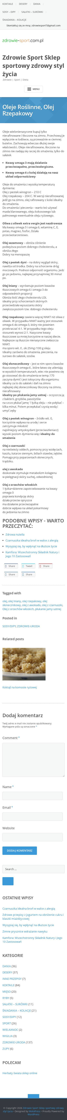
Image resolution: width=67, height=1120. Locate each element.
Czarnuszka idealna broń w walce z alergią (28, 908)
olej (4, 601)
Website (8, 828)
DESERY (23, 3)
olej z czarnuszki (52, 605)
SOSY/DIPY (9, 626)
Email (6, 807)
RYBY (5, 998)
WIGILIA (7, 1036)
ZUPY (5, 1049)
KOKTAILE (7, 3)
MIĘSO (6, 991)
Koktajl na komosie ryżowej (19, 687)
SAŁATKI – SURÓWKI (32, 11)
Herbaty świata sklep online (19, 1073)
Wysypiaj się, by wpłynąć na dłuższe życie (28, 925)
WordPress (33, 1114)
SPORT (6, 1023)
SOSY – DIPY (8, 11)
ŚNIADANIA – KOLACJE (14, 19)
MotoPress (34, 1111)
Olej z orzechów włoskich (18, 609)
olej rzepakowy (31, 601)
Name (7, 787)
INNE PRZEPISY (12, 979)
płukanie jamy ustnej (48, 609)
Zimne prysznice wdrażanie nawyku (24, 931)
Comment (10, 738)
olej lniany (14, 601)
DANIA (36, 3)
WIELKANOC (10, 1030)
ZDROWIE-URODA (28, 626)
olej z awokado (31, 605)
